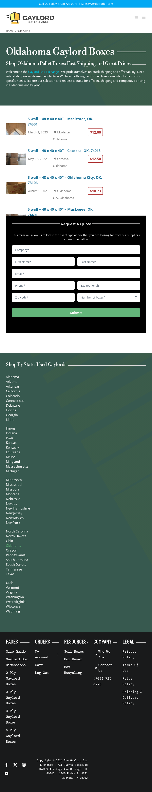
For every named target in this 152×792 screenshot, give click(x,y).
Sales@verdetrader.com (97, 4)
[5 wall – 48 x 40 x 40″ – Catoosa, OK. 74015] (54, 158)
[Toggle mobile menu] (144, 17)
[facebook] (6, 765)
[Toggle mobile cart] (136, 17)
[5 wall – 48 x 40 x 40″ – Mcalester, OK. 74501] (54, 129)
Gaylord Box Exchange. (44, 72)
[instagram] (24, 765)
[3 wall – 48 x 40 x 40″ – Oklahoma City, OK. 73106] (54, 188)
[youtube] (6, 773)
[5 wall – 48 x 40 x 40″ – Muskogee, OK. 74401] (54, 220)
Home (10, 31)
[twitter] (15, 765)
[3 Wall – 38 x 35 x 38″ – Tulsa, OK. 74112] (54, 249)
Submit (76, 313)
